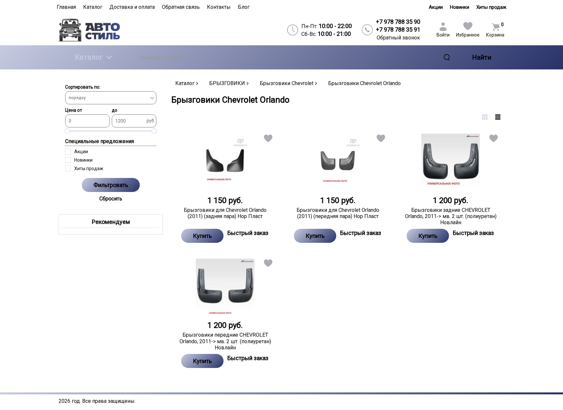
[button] (267, 139)
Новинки (459, 7)
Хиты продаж (491, 7)
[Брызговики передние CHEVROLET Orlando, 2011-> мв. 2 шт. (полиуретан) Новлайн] (225, 285)
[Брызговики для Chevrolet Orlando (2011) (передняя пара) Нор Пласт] (338, 160)
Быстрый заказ (247, 232)
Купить (202, 235)
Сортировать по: (82, 87)
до (114, 110)
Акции (436, 7)
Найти (481, 57)
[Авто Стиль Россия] (112, 29)
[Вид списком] (497, 117)
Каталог (89, 57)
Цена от (73, 110)
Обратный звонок (398, 38)
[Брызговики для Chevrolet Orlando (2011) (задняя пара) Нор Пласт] (225, 160)
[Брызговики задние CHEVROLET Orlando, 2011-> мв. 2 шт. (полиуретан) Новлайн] (450, 160)
